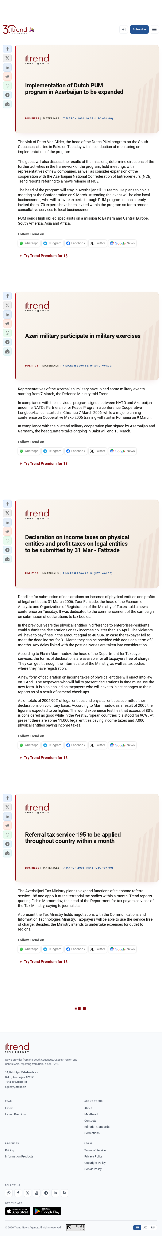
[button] (7, 49)
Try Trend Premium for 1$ (45, 255)
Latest (9, 1108)
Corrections (92, 1133)
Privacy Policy (93, 1156)
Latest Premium (15, 1114)
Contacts (90, 1120)
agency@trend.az (15, 1086)
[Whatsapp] (9, 1193)
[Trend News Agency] (17, 1048)
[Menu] (154, 29)
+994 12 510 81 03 (16, 1082)
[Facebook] (18, 1193)
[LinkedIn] (55, 1193)
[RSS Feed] (64, 1193)
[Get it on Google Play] (47, 1211)
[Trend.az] (18, 29)
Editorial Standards (96, 1126)
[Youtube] (36, 1193)
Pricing (9, 1150)
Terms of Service (95, 1150)
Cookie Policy (93, 1169)
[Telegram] (46, 1193)
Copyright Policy (95, 1162)
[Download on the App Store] (17, 1211)
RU (153, 1227)
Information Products (19, 1156)
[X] (27, 1193)
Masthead (91, 1114)
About (88, 1108)
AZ (145, 1227)
